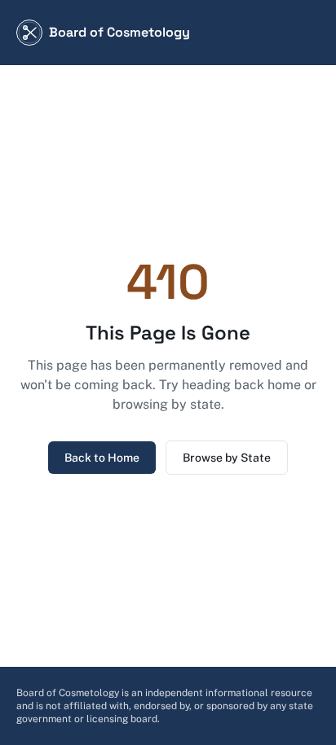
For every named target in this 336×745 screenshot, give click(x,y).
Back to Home (101, 457)
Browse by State (227, 457)
